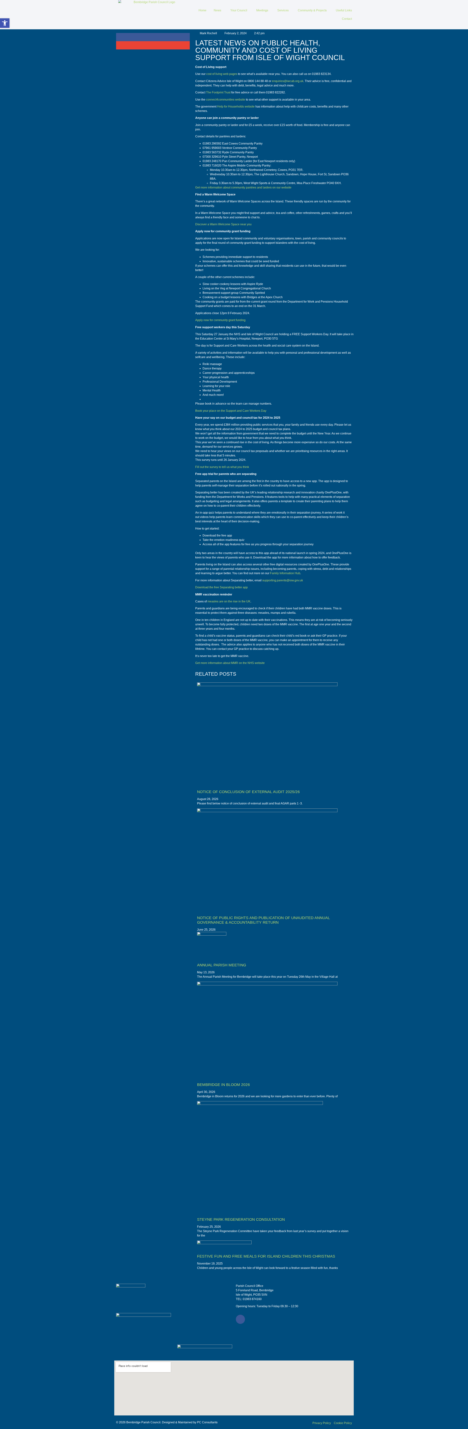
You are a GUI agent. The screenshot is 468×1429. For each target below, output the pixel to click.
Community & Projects (312, 10)
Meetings (262, 10)
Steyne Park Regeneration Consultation (241, 1219)
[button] (153, 37)
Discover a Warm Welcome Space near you (223, 224)
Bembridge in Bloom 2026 (223, 1084)
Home (202, 10)
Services (283, 10)
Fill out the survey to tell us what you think (222, 467)
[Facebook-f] (240, 1319)
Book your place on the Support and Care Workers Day (230, 410)
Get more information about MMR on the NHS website (230, 662)
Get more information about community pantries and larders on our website (243, 187)
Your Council (238, 10)
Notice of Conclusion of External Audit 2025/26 (248, 792)
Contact (347, 18)
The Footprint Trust (218, 92)
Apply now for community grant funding (220, 320)
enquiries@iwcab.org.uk (287, 81)
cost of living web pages (221, 73)
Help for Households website (236, 106)
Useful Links (344, 10)
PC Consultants (207, 1422)
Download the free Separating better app (221, 587)
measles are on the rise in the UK (228, 601)
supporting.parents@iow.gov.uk (282, 580)
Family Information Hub (285, 573)
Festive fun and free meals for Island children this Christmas (266, 1256)
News (217, 10)
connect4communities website (225, 99)
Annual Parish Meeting (221, 965)
